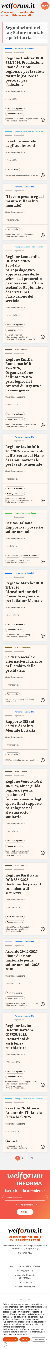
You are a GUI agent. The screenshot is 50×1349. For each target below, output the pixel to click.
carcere (8, 699)
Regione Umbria (32, 119)
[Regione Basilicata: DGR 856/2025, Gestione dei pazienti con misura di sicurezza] (43, 929)
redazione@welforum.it (25, 1287)
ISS (6, 760)
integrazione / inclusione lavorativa (19, 234)
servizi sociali (10, 701)
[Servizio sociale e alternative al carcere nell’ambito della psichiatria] (43, 700)
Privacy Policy (31, 1205)
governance (10, 635)
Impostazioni (39, 1339)
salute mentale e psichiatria (16, 121)
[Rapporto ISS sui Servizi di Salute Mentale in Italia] (43, 760)
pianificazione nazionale (15, 499)
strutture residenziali (13, 931)
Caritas (8, 561)
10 (32, 1158)
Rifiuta (24, 1339)
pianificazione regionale (14, 119)
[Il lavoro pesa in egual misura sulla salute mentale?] (43, 235)
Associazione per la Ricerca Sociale (25, 1266)
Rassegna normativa (15, 114)
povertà (29, 561)
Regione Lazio (26, 501)
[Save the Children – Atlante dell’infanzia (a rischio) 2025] (43, 1147)
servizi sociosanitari (28, 339)
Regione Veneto (21, 851)
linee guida (9, 424)
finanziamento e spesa (14, 1082)
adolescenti (10, 175)
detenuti (8, 927)
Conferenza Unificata (13, 1003)
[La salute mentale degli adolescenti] (43, 175)
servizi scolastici (12, 339)
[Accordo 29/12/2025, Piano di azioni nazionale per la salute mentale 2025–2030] (43, 1004)
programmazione (12, 501)
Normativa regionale (15, 108)
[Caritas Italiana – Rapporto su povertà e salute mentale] (43, 561)
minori (18, 1146)
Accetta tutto (10, 1339)
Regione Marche (22, 635)
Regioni (12, 760)
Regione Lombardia (13, 335)
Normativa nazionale (15, 993)
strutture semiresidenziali (15, 1088)
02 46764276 (26, 1282)
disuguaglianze (18, 561)
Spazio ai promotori (30, 556)
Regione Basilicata (20, 927)
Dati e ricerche (12, 169)
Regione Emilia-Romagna (25, 424)
